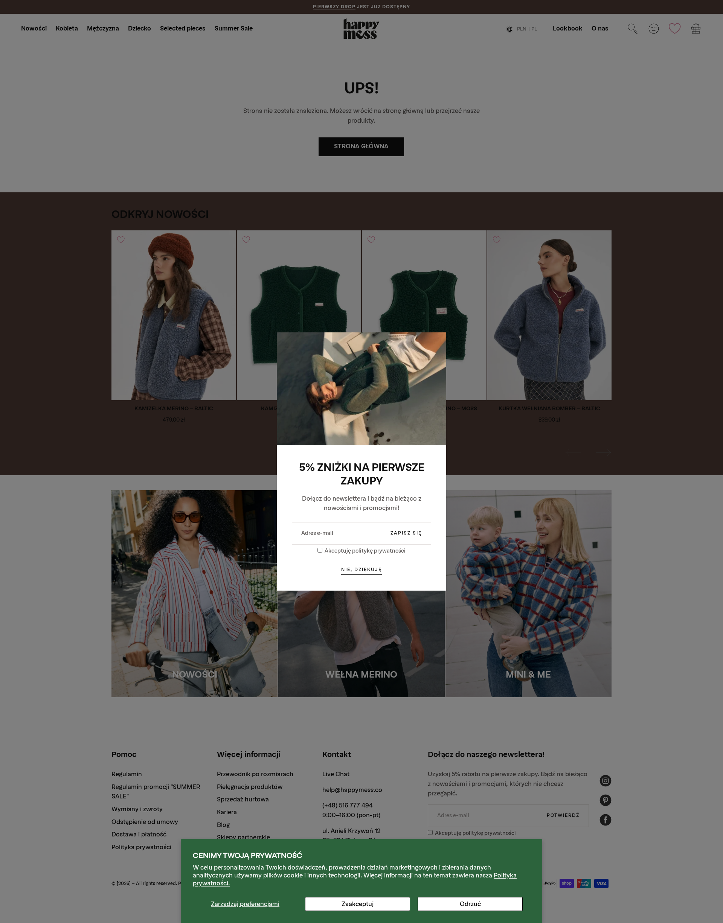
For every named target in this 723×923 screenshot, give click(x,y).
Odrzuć (470, 904)
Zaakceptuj (358, 904)
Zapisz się (406, 533)
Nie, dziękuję (361, 569)
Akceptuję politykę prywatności (365, 551)
